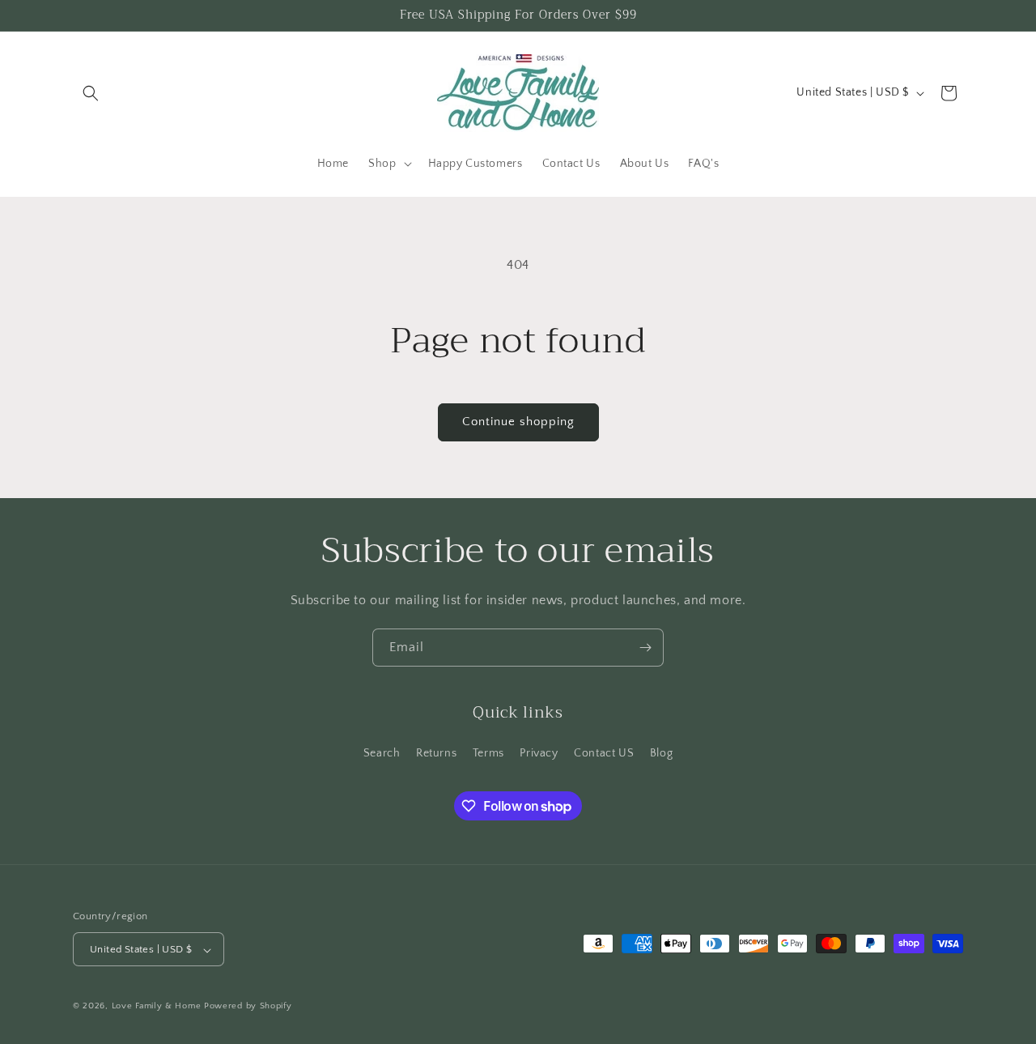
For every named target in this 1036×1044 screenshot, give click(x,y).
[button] (90, 93)
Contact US (604, 752)
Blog (661, 752)
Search (382, 752)
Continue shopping (518, 421)
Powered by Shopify (248, 1007)
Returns (436, 752)
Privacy (539, 752)
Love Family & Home (157, 1007)
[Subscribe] (645, 648)
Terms (488, 752)
